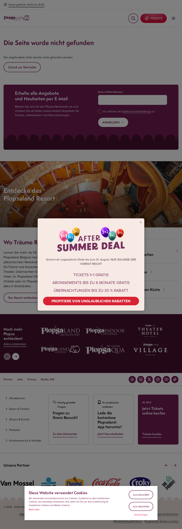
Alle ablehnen (141, 506)
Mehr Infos (34, 509)
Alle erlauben (141, 494)
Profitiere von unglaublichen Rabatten (91, 301)
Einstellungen (141, 515)
